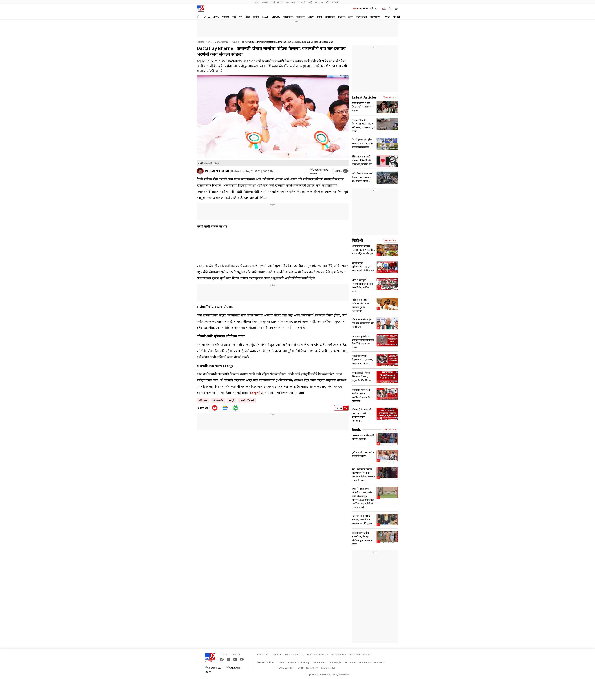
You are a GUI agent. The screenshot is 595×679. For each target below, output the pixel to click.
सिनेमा (256, 16)
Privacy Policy (338, 654)
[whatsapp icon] (235, 408)
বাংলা (287, 2)
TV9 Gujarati (350, 662)
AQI (377, 8)
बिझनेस (341, 16)
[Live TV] (382, 8)
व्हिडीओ (357, 240)
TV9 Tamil (379, 662)
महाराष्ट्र (225, 16)
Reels (265, 16)
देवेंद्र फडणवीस (218, 400)
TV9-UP (335, 2)
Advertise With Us (294, 654)
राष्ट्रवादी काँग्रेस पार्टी (247, 400)
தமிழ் (310, 2)
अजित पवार (203, 400)
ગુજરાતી (294, 2)
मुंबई (234, 16)
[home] (198, 16)
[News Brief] (360, 8)
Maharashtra (221, 41)
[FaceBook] (222, 659)
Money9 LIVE (328, 667)
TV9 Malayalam (285, 667)
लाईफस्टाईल (361, 16)
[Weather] (372, 8)
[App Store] (236, 670)
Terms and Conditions (360, 654)
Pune (234, 41)
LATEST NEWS (211, 16)
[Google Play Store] (214, 670)
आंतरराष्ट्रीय (330, 16)
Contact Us (263, 654)
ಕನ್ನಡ (272, 2)
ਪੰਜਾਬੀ (303, 2)
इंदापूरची (255, 393)
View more (388, 97)
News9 (265, 2)
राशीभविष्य (375, 16)
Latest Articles (364, 97)
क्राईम (311, 16)
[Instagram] (235, 659)
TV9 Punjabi (365, 662)
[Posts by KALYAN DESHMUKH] (200, 171)
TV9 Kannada (319, 662)
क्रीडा (247, 16)
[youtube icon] (215, 408)
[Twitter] (228, 659)
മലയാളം (319, 2)
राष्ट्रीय (319, 16)
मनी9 (327, 2)
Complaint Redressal (317, 654)
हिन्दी (257, 2)
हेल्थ (350, 16)
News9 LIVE (312, 667)
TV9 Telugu (304, 662)
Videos (276, 16)
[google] (320, 171)
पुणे (240, 16)
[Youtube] (242, 659)
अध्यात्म (386, 16)
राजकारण (300, 16)
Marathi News (204, 41)
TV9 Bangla (334, 662)
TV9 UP (300, 667)
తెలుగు (280, 2)
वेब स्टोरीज (398, 16)
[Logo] (200, 8)
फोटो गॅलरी (288, 16)
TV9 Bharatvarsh (286, 662)
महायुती (231, 400)
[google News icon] (225, 408)
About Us (276, 654)
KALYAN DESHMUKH (217, 171)
